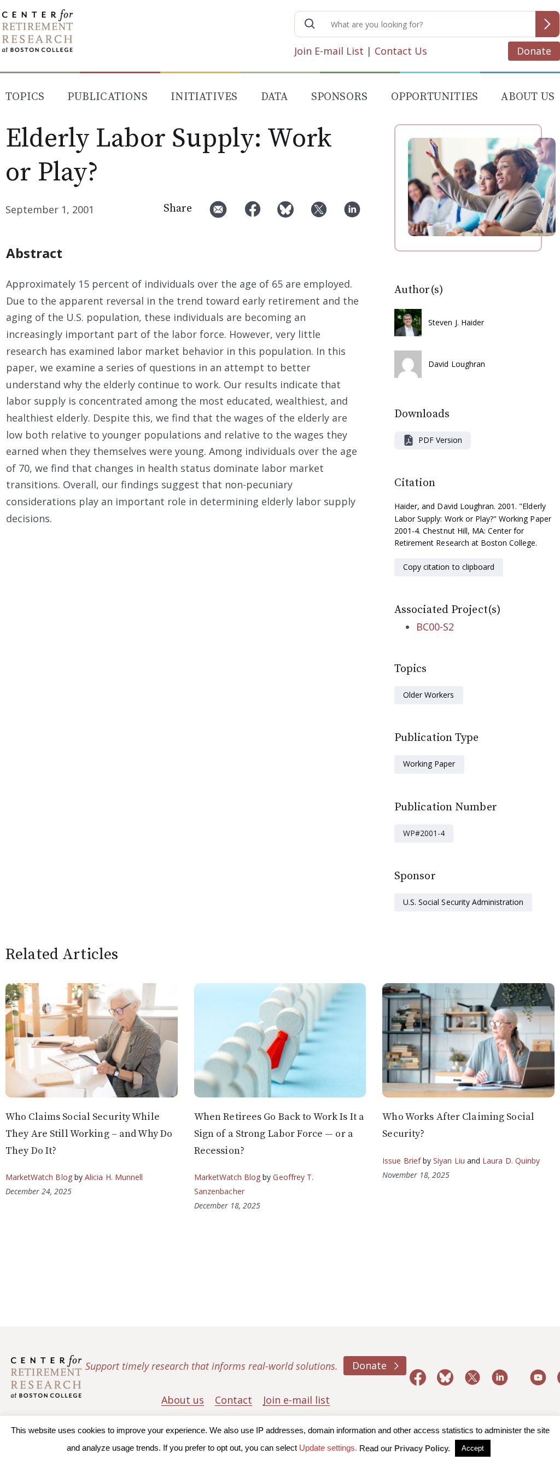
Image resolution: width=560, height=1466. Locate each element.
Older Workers (428, 695)
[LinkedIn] (352, 213)
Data (274, 97)
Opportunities (435, 97)
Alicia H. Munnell (114, 1177)
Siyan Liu (449, 1160)
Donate (534, 50)
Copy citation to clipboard (448, 567)
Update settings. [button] (328, 1447)
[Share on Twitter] (319, 213)
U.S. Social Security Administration (463, 902)
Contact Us (401, 50)
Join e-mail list (296, 1399)
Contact (233, 1399)
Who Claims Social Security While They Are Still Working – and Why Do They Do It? (88, 1134)
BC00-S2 (435, 626)
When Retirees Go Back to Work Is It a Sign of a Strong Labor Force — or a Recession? (279, 1134)
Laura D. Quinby (511, 1160)
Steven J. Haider (456, 322)
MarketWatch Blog (38, 1177)
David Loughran (456, 364)
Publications (107, 97)
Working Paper (429, 763)
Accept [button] (473, 1448)
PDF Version (440, 440)
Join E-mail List (329, 50)
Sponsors (339, 97)
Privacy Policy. (422, 1448)
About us (182, 1399)
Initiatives (204, 97)
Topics (24, 97)
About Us (528, 97)
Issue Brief (401, 1160)
